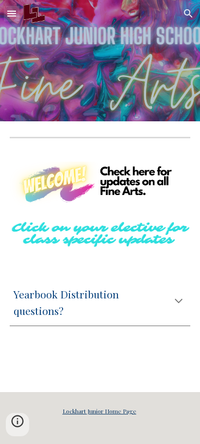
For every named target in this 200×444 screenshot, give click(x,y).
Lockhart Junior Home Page (99, 411)
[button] (11, 13)
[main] (100, 303)
